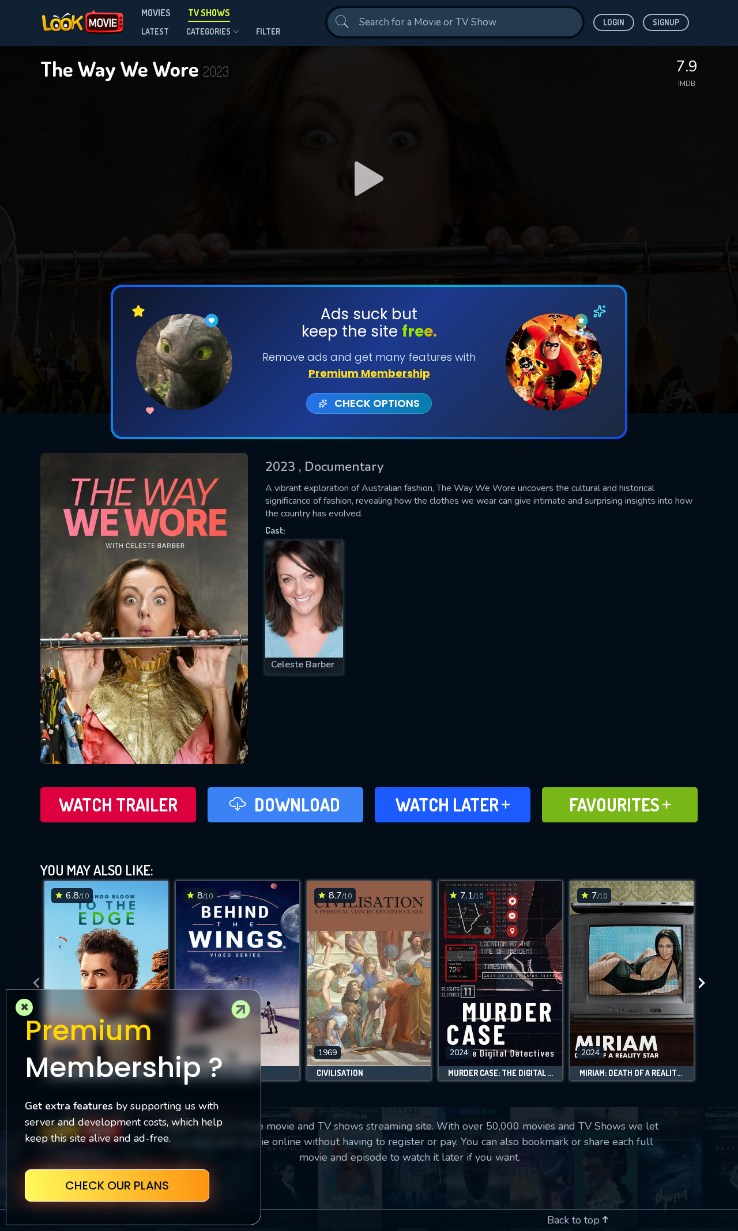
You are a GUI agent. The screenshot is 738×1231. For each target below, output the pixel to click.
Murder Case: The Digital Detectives (500, 1073)
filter (268, 31)
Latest (155, 31)
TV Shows (209, 12)
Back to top (575, 1220)
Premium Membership (369, 373)
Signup (666, 22)
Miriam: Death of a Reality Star (631, 1073)
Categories (208, 31)
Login (613, 22)
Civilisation (340, 1073)
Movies (156, 12)
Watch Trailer (118, 804)
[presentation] (33, 983)
